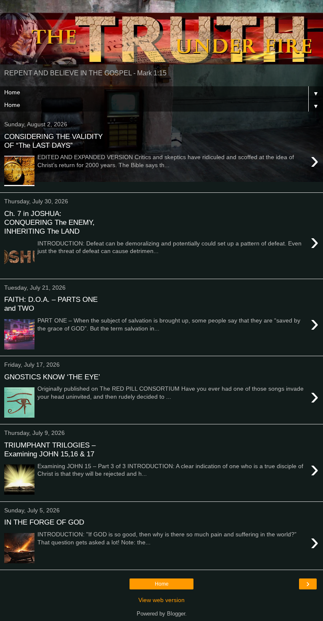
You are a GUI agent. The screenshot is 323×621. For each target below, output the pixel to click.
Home (162, 584)
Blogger (176, 613)
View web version (161, 600)
